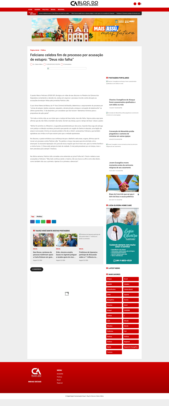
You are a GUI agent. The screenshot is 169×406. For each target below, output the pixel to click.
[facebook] (27, 4)
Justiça (109, 315)
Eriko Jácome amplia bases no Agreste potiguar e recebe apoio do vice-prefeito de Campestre (83, 13)
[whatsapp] (43, 221)
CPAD (109, 294)
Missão (126, 321)
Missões (109, 326)
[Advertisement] (118, 61)
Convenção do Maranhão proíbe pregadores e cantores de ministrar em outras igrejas (121, 133)
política (126, 336)
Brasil (53, 9)
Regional (61, 9)
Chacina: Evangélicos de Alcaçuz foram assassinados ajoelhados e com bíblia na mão (122, 102)
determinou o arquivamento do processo (86, 106)
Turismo (109, 352)
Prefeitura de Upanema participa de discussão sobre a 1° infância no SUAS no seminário (127, 13)
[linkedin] (54, 221)
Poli (125, 331)
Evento (126, 300)
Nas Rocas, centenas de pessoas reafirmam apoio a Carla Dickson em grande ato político (39, 13)
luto (108, 321)
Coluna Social (128, 289)
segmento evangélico (131, 347)
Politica (45, 9)
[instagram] (30, 4)
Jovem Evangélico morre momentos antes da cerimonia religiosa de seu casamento (121, 165)
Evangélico (110, 300)
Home (30, 9)
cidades (126, 284)
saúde (109, 347)
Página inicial (34, 50)
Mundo (126, 326)
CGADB (109, 284)
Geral (126, 305)
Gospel (109, 310)
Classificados (111, 289)
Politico (109, 341)
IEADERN (37, 9)
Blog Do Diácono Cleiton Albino (95, 396)
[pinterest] (48, 221)
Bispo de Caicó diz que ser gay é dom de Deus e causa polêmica (121, 195)
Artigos (109, 279)
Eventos (109, 305)
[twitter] (38, 221)
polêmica (110, 331)
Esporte (126, 294)
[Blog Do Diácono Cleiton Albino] (84, 6)
